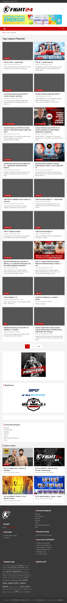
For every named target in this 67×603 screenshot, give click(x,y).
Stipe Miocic (20, 589)
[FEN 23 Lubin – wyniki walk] (17, 51)
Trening (6, 436)
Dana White (21, 567)
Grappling (6, 432)
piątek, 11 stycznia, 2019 (41, 64)
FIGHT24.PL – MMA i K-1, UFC (21, 600)
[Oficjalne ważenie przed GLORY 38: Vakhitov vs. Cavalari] (17, 316)
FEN (3, 572)
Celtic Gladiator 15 (10, 297)
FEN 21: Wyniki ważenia (12, 231)
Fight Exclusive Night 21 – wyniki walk (48, 199)
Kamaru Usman (20, 577)
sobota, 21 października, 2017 (11, 299)
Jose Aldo (4, 577)
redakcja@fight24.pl (11, 527)
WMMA (21, 591)
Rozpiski (38, 227)
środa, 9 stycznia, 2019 (41, 96)
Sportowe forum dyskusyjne (44, 535)
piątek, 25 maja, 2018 (40, 201)
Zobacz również (10, 446)
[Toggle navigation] (4, 29)
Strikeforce (26, 589)
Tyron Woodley (11, 591)
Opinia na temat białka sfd (44, 545)
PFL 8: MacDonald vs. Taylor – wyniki (48, 496)
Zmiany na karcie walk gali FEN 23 (47, 94)
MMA (5, 323)
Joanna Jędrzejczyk (12, 575)
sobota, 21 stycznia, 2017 (41, 334)
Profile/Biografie (8, 430)
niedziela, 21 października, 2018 (12, 203)
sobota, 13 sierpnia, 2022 (10, 500)
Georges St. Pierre (17, 574)
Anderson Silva (14, 565)
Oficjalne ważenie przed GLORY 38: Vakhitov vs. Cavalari (16, 329)
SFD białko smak (41, 552)
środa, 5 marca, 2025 (9, 472)
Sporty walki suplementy (43, 549)
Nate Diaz (16, 587)
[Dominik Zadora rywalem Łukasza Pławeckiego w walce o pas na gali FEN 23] (49, 152)
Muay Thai (11, 587)
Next (39, 346)
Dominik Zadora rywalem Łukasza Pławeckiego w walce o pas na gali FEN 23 (49, 166)
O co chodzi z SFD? (42, 554)
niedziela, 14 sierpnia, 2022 (42, 472)
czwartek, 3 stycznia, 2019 (42, 134)
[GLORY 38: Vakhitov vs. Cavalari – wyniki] (49, 286)
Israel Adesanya (25, 574)
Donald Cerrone (10, 569)
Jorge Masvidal (27, 575)
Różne (5, 440)
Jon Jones (20, 575)
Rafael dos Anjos (5, 589)
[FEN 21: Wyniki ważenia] (17, 220)
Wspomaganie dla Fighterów (11, 438)
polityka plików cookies (10, 535)
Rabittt (50, 301)
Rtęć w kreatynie (41, 547)
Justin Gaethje (11, 577)
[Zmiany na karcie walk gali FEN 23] (49, 83)
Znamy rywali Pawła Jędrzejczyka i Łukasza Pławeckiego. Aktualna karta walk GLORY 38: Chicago (48, 330)
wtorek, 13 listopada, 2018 (42, 170)
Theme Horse (40, 600)
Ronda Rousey (13, 589)
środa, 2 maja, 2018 (9, 267)
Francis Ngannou (9, 574)
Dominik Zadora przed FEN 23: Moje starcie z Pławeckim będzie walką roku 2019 (17, 130)
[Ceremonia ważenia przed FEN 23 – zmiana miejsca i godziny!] (17, 83)
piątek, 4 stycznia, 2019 (10, 134)
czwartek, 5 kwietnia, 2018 (42, 267)
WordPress (60, 600)
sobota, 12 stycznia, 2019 (10, 64)
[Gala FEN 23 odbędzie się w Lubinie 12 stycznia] (17, 188)
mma (25, 580)
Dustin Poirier (18, 569)
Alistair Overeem (6, 565)
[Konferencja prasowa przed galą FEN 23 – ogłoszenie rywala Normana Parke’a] (17, 152)
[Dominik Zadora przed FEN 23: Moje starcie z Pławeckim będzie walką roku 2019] (17, 116)
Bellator (21, 565)
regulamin (7, 537)
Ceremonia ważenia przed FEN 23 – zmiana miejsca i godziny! (16, 95)
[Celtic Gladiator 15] (17, 286)
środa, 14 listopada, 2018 (10, 170)
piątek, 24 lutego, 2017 (9, 332)
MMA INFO (14, 583)
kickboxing (15, 580)
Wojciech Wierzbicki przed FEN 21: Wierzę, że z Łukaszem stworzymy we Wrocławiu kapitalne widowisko (17, 263)
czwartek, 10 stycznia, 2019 (11, 98)
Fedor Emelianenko (25, 569)
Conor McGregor (12, 567)
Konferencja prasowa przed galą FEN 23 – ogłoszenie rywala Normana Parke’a (17, 166)
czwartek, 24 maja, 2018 (10, 233)
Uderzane (38, 293)
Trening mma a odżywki (43, 543)
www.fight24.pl (27, 591)
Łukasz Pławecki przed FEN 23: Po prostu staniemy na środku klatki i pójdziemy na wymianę (47, 130)
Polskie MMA (39, 58)
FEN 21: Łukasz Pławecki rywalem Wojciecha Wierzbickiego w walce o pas (48, 263)
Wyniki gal (7, 58)
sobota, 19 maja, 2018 (41, 233)
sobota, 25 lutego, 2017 (41, 301)
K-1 (5, 124)
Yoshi (19, 64)
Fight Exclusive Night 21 (44, 231)
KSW (20, 580)
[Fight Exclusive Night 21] (49, 220)
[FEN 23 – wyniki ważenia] (49, 51)
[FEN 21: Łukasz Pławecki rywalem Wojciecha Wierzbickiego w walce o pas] (49, 250)
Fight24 (8, 572)
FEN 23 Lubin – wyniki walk (13, 62)
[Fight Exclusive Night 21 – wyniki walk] (49, 188)
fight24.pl (17, 571)
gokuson (17, 472)
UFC (17, 591)
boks (25, 565)
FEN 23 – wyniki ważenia (44, 62)
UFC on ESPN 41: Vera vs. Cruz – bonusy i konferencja (47, 469)
